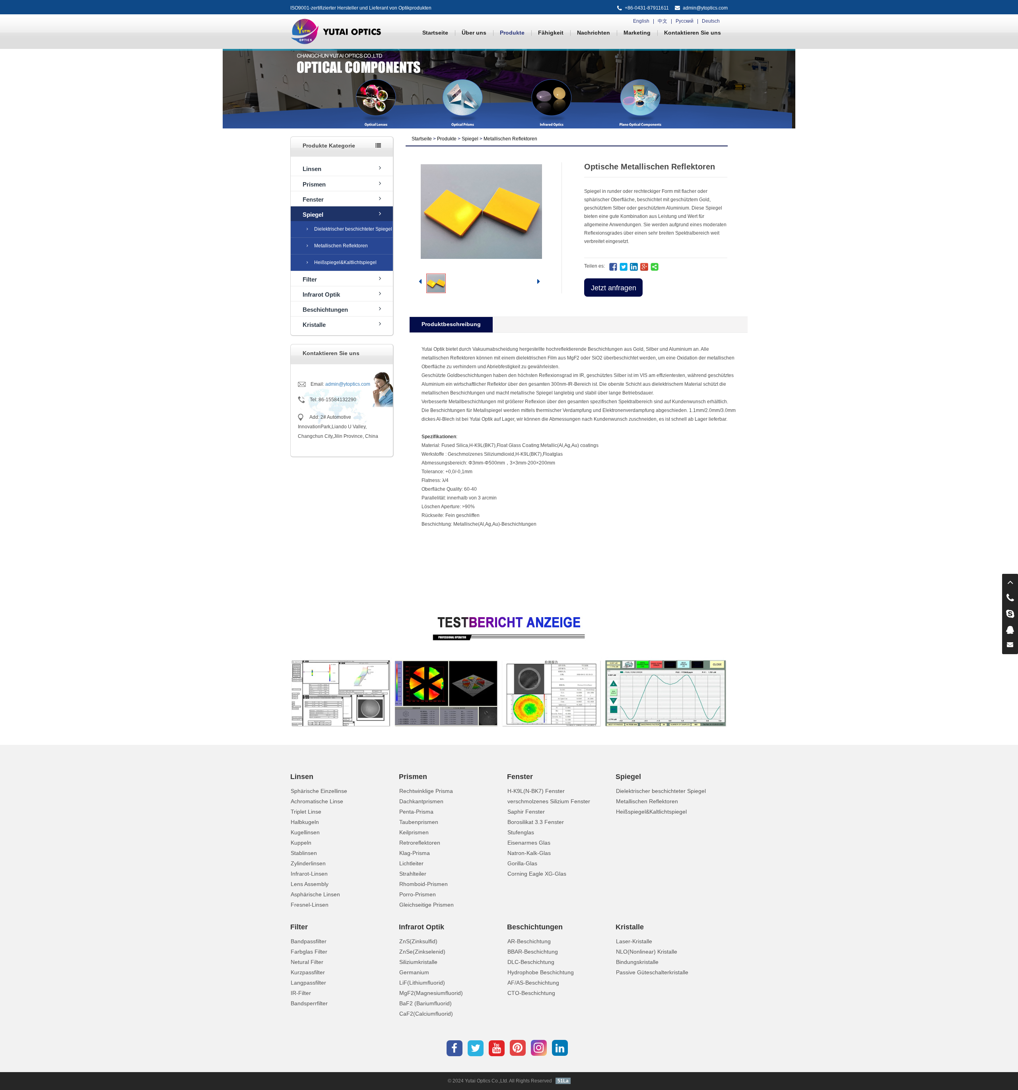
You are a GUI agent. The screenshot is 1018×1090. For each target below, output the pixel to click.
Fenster (313, 199)
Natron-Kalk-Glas (529, 853)
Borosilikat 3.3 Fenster (535, 822)
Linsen (312, 168)
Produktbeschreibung (451, 324)
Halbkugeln (305, 822)
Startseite (435, 32)
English (641, 21)
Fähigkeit (550, 32)
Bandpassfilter (308, 941)
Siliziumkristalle (418, 962)
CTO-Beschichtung (531, 993)
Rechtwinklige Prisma (426, 791)
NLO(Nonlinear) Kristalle (646, 951)
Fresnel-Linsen (309, 905)
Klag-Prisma (414, 853)
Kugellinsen (305, 832)
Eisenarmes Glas (528, 842)
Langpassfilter (308, 982)
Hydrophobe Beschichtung (540, 972)
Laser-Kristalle (634, 941)
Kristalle (314, 324)
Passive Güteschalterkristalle (652, 972)
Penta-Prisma (416, 811)
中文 (662, 21)
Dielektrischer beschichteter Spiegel (353, 229)
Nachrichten (593, 32)
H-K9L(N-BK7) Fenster (536, 791)
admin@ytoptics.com (705, 8)
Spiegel (313, 214)
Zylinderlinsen (308, 863)
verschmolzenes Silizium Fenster (548, 801)
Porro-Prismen (417, 894)
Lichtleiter (411, 863)
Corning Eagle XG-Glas (536, 873)
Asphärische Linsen (315, 894)
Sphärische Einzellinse (319, 791)
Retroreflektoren (419, 842)
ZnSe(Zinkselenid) (422, 951)
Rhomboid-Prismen (423, 884)
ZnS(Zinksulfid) (418, 941)
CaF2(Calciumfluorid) (426, 1013)
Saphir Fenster (526, 811)
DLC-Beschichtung (530, 962)
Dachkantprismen (421, 801)
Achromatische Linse (317, 801)
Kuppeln (301, 842)
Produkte (512, 32)
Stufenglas (520, 832)
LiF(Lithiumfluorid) (422, 982)
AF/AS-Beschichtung (533, 982)
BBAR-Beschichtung (532, 951)
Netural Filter (307, 962)
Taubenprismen (418, 822)
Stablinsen (304, 853)
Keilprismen (414, 832)
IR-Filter (301, 993)
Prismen (314, 184)
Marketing (637, 32)
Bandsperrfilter (309, 1003)
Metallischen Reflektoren (341, 246)
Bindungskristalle (637, 962)
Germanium (414, 972)
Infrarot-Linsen (309, 873)
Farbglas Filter (309, 951)
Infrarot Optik (321, 294)
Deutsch (711, 21)
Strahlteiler (412, 873)
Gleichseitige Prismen (426, 905)
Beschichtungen (325, 309)
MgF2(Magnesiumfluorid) (431, 993)
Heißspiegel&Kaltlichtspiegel (345, 262)
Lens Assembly (309, 884)
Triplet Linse (306, 811)
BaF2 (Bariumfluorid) (425, 1003)
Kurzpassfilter (308, 972)
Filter (310, 279)
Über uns (474, 32)
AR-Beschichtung (529, 941)
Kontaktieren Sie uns (692, 32)
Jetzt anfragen (613, 288)
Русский (685, 21)
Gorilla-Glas (522, 863)
